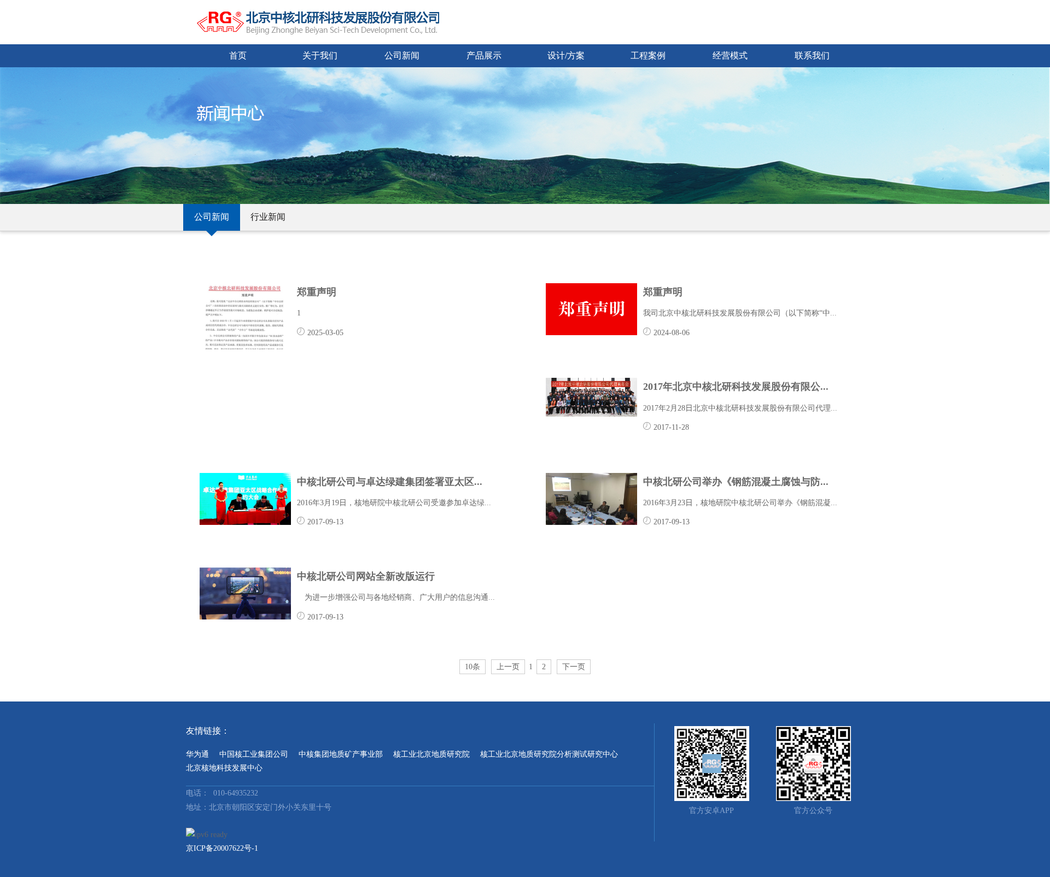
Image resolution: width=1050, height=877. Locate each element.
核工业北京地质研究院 (431, 754)
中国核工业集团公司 (253, 754)
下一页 (573, 667)
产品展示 (483, 55)
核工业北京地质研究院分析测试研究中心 (549, 754)
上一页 (508, 667)
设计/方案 (566, 55)
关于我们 (319, 55)
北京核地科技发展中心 (224, 768)
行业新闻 (267, 216)
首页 (238, 55)
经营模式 (730, 55)
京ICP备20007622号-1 (222, 848)
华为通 (197, 754)
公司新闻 (401, 55)
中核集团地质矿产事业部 (341, 754)
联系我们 (812, 55)
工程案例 (648, 55)
